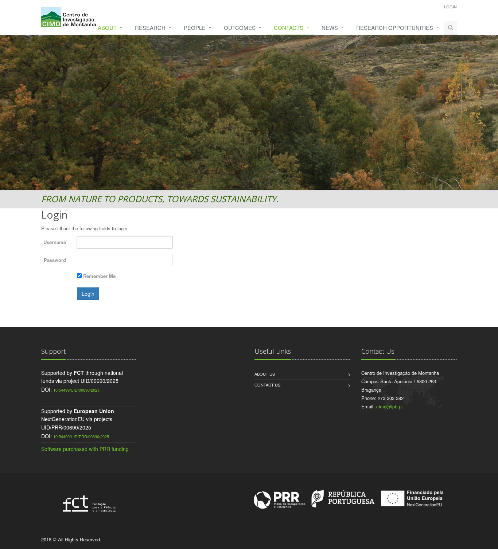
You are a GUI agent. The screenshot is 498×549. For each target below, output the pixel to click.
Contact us (267, 385)
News (330, 27)
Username (54, 242)
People (195, 27)
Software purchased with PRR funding (85, 448)
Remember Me (99, 275)
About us (264, 374)
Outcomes (240, 27)
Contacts (288, 27)
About (107, 27)
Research (150, 27)
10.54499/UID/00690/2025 (76, 390)
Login (450, 6)
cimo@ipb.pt (389, 406)
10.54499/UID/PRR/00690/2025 (81, 436)
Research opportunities (394, 27)
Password (55, 259)
